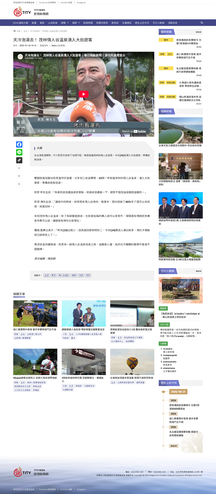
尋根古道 (37, 386)
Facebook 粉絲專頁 (47, 2)
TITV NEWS (39, 10)
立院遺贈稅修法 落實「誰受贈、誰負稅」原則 (180, 182)
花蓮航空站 (89, 385)
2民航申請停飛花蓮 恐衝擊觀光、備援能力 (83, 380)
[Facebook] (19, 144)
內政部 (66, 337)
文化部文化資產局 (22, 390)
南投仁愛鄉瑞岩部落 (36, 382)
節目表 (115, 22)
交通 (65, 385)
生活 (47, 275)
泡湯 (81, 275)
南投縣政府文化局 (22, 386)
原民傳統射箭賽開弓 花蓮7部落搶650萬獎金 (188, 41)
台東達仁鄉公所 (34, 334)
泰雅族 (36, 390)
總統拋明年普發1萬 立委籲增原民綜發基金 (180, 221)
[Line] (19, 152)
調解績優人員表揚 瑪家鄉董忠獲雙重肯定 (83, 329)
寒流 (54, 275)
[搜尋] (202, 23)
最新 (42, 22)
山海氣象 (52, 22)
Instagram (81, 2)
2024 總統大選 (20, 22)
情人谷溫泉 (64, 275)
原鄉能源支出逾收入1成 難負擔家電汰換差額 (131, 331)
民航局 (79, 385)
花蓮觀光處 (68, 389)
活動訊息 (172, 22)
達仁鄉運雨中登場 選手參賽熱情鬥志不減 (34, 329)
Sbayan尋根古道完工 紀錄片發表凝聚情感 (35, 378)
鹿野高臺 (140, 382)
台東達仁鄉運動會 (22, 337)
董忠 (73, 337)
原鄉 (16, 334)
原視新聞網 (41, 14)
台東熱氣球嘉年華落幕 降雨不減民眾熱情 (131, 378)
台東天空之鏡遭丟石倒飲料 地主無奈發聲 (180, 145)
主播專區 (127, 22)
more (174, 445)
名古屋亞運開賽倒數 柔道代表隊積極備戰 (188, 70)
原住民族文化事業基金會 (23, 2)
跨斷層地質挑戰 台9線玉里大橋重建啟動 (180, 259)
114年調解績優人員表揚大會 (89, 334)
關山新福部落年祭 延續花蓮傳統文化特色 (190, 98)
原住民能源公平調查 (133, 337)
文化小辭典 (158, 22)
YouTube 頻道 (66, 2)
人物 (65, 334)
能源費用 (130, 341)
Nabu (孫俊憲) (58, 45)
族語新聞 (88, 22)
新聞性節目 (102, 22)
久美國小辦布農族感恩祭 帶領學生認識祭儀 (190, 84)
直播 (34, 22)
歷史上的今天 (142, 22)
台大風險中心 (117, 341)
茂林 (88, 275)
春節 (74, 275)
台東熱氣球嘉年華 (126, 382)
